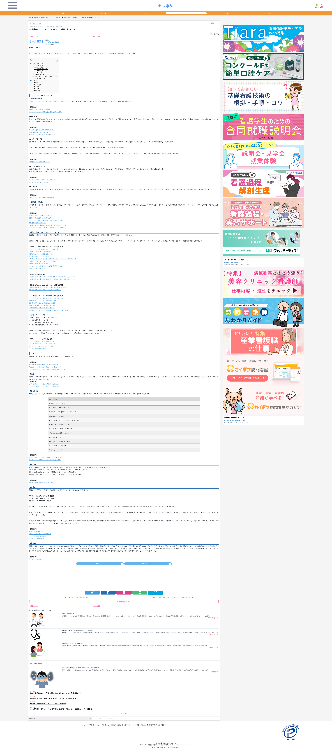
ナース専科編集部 (49, 44)
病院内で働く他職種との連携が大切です (41, 218)
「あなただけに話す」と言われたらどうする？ (43, 261)
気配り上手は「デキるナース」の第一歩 (41, 197)
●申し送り (40, 67)
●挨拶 (36, 83)
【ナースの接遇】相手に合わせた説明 (40, 251)
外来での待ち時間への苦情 (37, 349)
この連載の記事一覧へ (124, 602)
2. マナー (35, 81)
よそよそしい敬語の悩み (36, 539)
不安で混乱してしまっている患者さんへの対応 (43, 300)
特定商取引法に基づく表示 (157, 725)
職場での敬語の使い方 (36, 531)
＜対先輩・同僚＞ (39, 65)
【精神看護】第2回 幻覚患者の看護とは (74, 643)
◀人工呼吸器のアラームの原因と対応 (76, 597)
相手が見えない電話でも (36, 559)
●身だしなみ (37, 85)
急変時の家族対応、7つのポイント (39, 256)
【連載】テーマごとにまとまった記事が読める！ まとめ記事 (45, 27)
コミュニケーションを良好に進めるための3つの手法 (45, 112)
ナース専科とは (89, 725)
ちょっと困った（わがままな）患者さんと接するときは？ (47, 298)
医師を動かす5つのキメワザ (37, 223)
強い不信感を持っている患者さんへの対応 (42, 305)
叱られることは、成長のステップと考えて (42, 180)
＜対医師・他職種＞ (39, 75)
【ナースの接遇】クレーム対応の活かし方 (42, 344)
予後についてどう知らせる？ (38, 268)
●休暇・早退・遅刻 (42, 69)
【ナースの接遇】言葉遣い (37, 536)
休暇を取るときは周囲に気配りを (39, 162)
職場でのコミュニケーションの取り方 (40, 215)
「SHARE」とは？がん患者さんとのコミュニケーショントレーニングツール (52, 259)
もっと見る (124, 713)
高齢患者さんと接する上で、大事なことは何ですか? (45, 290)
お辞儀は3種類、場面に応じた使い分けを (42, 483)
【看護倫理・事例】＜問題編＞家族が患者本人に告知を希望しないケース (52, 277)
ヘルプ (97, 725)
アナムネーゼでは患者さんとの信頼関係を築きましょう (46, 266)
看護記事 (36, 17)
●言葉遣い (37, 89)
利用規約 (113, 725)
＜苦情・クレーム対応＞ (41, 78)
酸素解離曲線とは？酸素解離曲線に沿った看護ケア (77, 630)
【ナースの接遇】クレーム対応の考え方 (41, 341)
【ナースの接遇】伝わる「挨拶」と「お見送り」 (44, 386)
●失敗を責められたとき (43, 71)
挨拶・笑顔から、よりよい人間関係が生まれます (44, 384)
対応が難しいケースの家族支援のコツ (40, 254)
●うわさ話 (40, 73)
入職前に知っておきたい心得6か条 (39, 109)
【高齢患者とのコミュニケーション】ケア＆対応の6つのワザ (48, 287)
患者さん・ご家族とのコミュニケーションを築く (44, 249)
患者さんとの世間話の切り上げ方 (39, 264)
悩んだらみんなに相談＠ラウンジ (234, 421)
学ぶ (186, 13)
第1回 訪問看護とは (68, 614)
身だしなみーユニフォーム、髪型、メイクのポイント (45, 457)
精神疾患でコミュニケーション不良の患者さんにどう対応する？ (49, 310)
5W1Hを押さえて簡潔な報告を (38, 132)
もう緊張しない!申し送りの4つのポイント (42, 130)
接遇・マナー (67, 17)
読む (145, 13)
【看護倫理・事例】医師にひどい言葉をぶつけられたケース (47, 225)
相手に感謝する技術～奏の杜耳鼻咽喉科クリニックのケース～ (48, 228)
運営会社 (120, 725)
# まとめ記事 (96, 36)
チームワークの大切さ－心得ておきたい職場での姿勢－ (46, 220)
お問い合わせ (105, 725)
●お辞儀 (36, 87)
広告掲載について (142, 725)
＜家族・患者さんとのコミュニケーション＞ (46, 76)
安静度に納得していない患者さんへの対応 (42, 303)
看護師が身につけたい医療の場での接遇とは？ (43, 365)
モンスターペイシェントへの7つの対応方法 (42, 346)
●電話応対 (37, 91)
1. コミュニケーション (39, 63)
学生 (269, 13)
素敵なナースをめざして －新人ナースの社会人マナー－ (46, 367)
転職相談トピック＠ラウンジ (233, 263)
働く (227, 13)
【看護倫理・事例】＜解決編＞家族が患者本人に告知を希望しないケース (52, 279)
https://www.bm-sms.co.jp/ (184, 745)
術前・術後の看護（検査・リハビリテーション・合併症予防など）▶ (171, 597)
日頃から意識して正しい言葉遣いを (40, 534)
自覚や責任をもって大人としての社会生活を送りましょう (47, 369)
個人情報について (129, 725)
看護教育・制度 (44, 17)
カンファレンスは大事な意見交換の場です (42, 135)
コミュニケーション (56, 17)
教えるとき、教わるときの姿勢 (38, 182)
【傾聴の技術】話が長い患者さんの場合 (41, 308)
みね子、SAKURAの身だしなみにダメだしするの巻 (45, 460)
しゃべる (103, 13)
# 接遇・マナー (34, 36)
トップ (62, 13)
